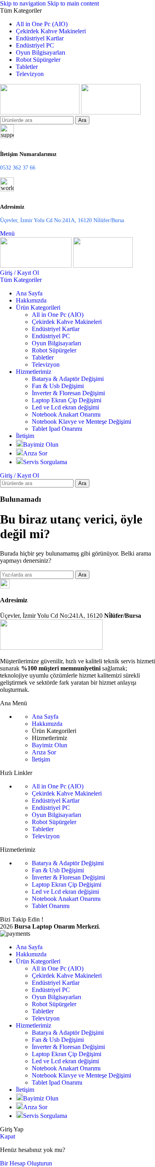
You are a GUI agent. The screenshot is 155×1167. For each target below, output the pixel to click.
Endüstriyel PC (51, 336)
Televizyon (46, 364)
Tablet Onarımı (51, 905)
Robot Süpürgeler (54, 350)
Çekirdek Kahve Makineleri (67, 321)
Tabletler (43, 357)
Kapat (7, 1136)
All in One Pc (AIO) (57, 314)
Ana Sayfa (45, 716)
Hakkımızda (47, 723)
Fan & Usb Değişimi (58, 386)
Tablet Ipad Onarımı (57, 428)
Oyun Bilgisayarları (56, 343)
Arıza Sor (44, 752)
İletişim (41, 759)
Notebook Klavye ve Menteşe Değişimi (81, 421)
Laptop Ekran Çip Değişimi (66, 400)
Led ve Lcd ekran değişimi (65, 407)
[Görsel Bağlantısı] (51, 647)
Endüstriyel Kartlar (55, 329)
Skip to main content (73, 3)
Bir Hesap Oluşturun (26, 1163)
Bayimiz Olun (49, 745)
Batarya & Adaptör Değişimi (68, 378)
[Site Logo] (40, 112)
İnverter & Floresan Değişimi (68, 393)
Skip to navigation (23, 3)
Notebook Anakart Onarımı (66, 414)
